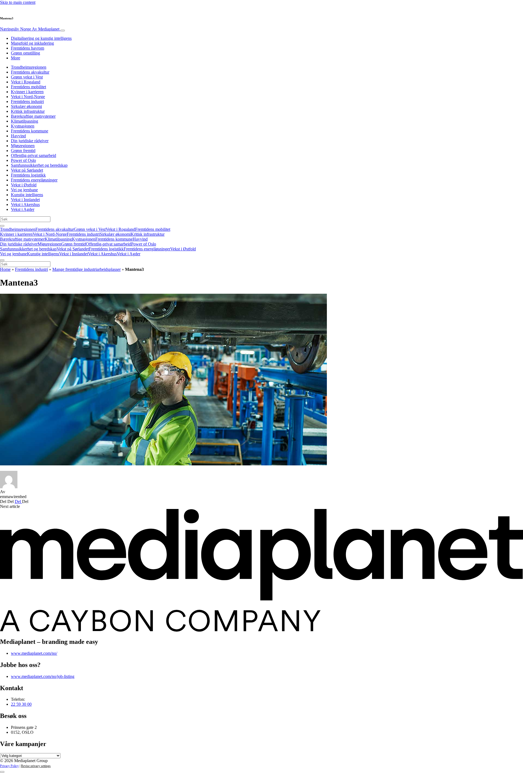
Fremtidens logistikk (28, 175)
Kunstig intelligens (27, 194)
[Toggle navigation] (62, 30)
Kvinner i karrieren (27, 91)
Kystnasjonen (22, 126)
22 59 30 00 (21, 704)
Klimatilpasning (24, 121)
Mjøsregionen (23, 145)
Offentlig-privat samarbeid (33, 155)
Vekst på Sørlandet (27, 170)
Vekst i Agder (22, 209)
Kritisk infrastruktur (28, 111)
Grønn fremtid (23, 150)
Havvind (18, 136)
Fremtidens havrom (27, 48)
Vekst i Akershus (25, 204)
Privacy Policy (9, 766)
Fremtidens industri (27, 101)
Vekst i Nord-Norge (28, 96)
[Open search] (2, 226)
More (15, 58)
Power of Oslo (23, 160)
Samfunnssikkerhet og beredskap (39, 165)
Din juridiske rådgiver (29, 140)
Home (5, 269)
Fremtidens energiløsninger (34, 180)
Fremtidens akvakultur (30, 72)
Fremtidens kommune (29, 131)
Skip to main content (17, 2)
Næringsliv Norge (29, 29)
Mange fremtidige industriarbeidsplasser (86, 269)
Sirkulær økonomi (26, 106)
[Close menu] (2, 260)
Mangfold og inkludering (32, 43)
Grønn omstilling (25, 53)
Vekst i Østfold (24, 185)
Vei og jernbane (24, 189)
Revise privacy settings (36, 766)
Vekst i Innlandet (25, 199)
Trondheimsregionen (28, 67)
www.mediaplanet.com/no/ (34, 653)
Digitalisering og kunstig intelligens (41, 38)
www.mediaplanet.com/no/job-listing (42, 676)
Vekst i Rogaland (25, 82)
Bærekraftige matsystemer (33, 116)
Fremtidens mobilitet (28, 86)
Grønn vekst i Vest (27, 77)
